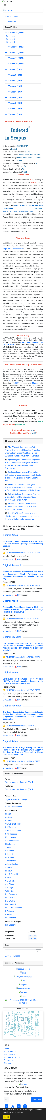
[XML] (27, 529)
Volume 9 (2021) (15, 69)
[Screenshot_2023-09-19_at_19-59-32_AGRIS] (23, 1001)
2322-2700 (32, 936)
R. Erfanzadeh (11, 827)
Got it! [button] (6, 1117)
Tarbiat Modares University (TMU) (19, 782)
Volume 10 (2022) (16, 64)
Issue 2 (12, 39)
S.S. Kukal (9, 851)
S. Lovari (9, 854)
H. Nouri (8, 871)
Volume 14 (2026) (16, 33)
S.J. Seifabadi (11, 881)
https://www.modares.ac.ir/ (13, 249)
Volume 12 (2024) (16, 52)
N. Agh (8, 814)
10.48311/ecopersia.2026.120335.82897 (23, 619)
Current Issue (10, 21)
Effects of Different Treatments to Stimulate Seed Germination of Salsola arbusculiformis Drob (21, 507)
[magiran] (23, 984)
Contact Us (8, 1060)
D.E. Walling (10, 901)
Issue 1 (12, 42)
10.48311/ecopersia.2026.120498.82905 (23, 761)
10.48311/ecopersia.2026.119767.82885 (23, 690)
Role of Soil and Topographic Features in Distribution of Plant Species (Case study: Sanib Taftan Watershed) (22, 497)
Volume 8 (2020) (15, 75)
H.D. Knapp (10, 844)
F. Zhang (9, 914)
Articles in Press (11, 16)
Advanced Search (12, 956)
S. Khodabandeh (12, 841)
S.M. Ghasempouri (13, 830)
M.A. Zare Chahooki (13, 908)
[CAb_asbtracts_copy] (23, 977)
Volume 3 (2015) (15, 103)
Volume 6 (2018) (15, 86)
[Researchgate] (6, 1107)
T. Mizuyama (10, 861)
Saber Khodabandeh (13, 807)
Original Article (10, 535)
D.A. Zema (9, 911)
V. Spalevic (9, 891)
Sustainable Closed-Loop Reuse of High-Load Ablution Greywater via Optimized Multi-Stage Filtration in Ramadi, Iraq (23, 609)
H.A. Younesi (10, 904)
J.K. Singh (9, 884)
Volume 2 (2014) (15, 109)
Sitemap (7, 1063)
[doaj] (23, 973)
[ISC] (23, 980)
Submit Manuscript (12, 1057)
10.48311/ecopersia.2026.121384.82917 (23, 657)
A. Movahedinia (11, 864)
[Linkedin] (19, 1107)
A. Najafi (8, 867)
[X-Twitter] (13, 1107)
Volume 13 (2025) (16, 47)
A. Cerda (8, 817)
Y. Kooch (9, 847)
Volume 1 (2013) (15, 114)
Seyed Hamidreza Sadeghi (16, 799)
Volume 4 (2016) (15, 97)
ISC (10, 381)
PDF (22, 559)
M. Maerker (10, 857)
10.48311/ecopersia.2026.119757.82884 (23, 553)
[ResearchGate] (23, 988)
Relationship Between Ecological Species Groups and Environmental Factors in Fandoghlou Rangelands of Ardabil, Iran (23, 487)
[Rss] (25, 1107)
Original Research (12, 565)
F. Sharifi (9, 877)
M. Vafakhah (10, 897)
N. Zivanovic (10, 918)
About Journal (10, 1051)
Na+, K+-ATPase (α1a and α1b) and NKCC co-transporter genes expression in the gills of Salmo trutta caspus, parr (22, 516)
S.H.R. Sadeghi (11, 874)
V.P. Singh (9, 887)
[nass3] (23, 996)
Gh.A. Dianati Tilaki (13, 824)
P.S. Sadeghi (10, 925)
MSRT (16, 383)
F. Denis (8, 820)
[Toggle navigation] (22, 4)
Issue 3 (12, 36)
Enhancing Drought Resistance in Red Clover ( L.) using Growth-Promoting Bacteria (23, 543)
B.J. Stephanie (11, 894)
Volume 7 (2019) (15, 81)
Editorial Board (10, 1054)
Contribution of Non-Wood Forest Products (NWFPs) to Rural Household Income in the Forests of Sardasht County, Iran (23, 681)
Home (6, 1049)
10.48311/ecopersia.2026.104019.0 (21, 726)
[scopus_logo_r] (23, 969)
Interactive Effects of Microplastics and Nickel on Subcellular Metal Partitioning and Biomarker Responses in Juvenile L (23, 575)
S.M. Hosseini (11, 834)
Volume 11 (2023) (16, 58)
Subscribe (36, 1099)
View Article (8, 559)
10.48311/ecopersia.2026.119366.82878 (23, 585)
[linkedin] (23, 992)
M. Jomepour (10, 837)
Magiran (35, 383)
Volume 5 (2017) (15, 92)
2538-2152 (32, 938)
